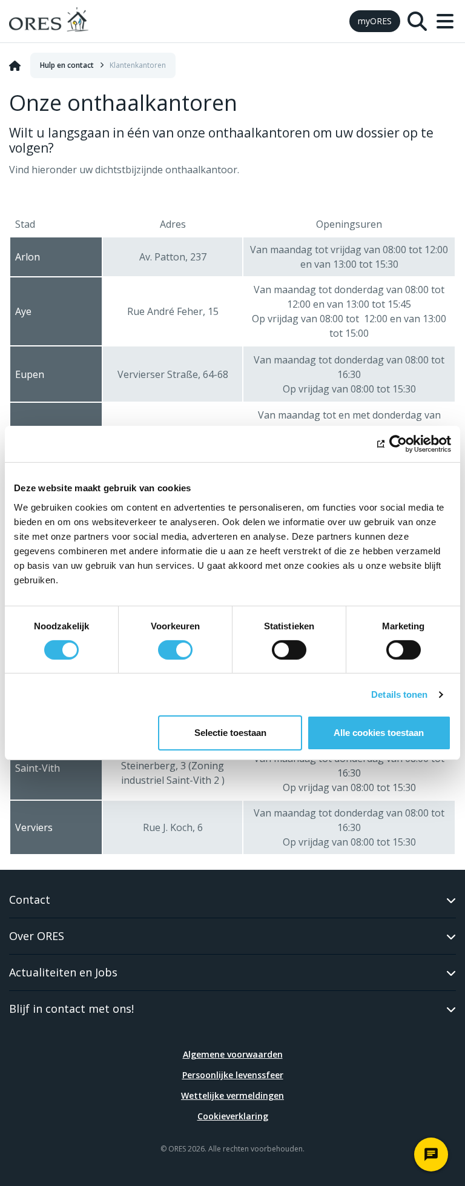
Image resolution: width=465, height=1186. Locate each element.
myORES (375, 21)
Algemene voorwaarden (233, 1054)
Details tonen (399, 694)
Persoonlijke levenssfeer (232, 1075)
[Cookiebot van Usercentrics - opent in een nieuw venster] (398, 444)
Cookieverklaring (232, 1116)
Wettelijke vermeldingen (232, 1095)
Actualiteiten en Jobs (63, 972)
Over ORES (36, 936)
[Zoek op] (417, 21)
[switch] (175, 650)
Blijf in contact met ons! (71, 1008)
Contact (29, 899)
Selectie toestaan (230, 732)
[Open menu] (445, 21)
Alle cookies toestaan (379, 732)
